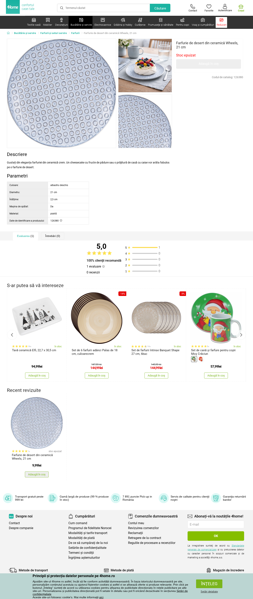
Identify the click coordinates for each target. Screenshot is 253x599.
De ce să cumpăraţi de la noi (88, 542)
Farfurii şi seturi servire (53, 33)
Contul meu (136, 523)
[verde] (194, 359)
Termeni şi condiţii (81, 552)
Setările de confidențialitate (87, 547)
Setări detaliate (209, 591)
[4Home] (9, 33)
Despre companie (21, 528)
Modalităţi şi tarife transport (87, 532)
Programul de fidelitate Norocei (89, 528)
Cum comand (77, 523)
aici (101, 597)
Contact (14, 523)
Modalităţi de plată (81, 537)
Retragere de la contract (144, 537)
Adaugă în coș (209, 64)
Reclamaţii (135, 532)
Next (241, 335)
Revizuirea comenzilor (143, 528)
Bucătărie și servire (25, 33)
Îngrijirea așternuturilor (84, 557)
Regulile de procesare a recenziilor (151, 542)
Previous (12, 335)
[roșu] (201, 359)
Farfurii (75, 33)
